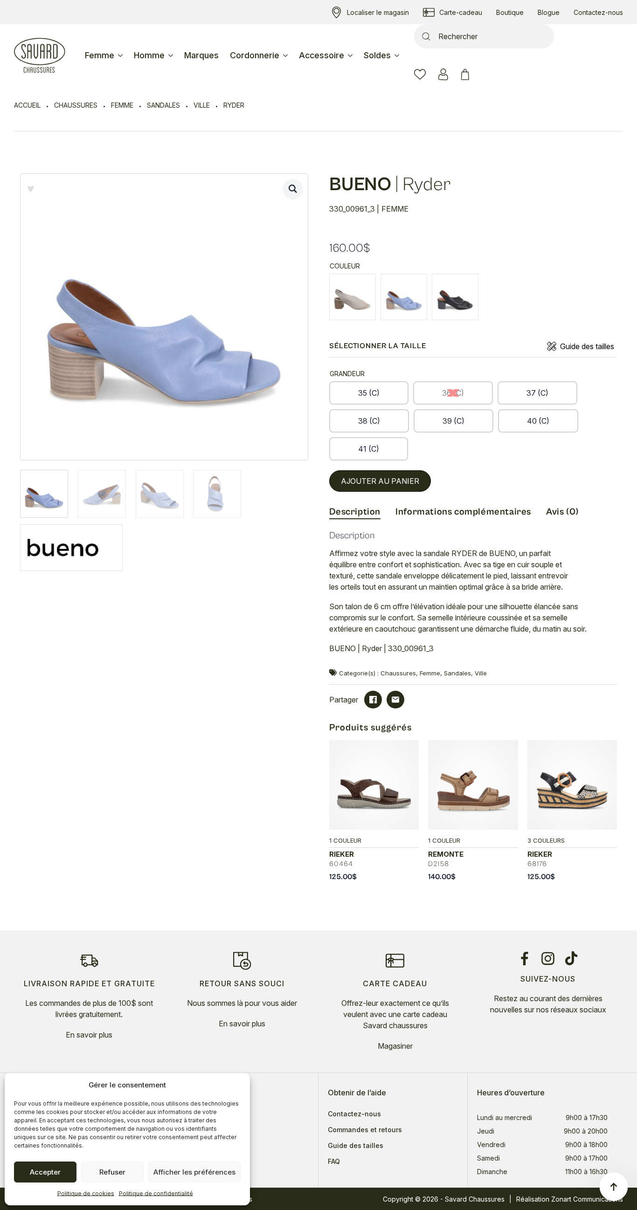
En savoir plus (89, 1034)
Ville (202, 105)
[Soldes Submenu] (398, 55)
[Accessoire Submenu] (351, 55)
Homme (149, 55)
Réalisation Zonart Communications (569, 1199)
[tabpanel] (473, 596)
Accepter (45, 1172)
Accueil (27, 105)
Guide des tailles (587, 346)
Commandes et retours (365, 1130)
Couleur (345, 266)
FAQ (334, 1161)
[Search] (426, 36)
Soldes (377, 55)
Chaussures (75, 105)
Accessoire (321, 55)
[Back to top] (614, 1187)
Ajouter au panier (380, 481)
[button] (293, 189)
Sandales (163, 105)
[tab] (355, 512)
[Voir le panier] (466, 74)
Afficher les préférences (194, 1172)
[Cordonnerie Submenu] (286, 55)
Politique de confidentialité (156, 1193)
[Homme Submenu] (172, 55)
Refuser (112, 1172)
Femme (99, 55)
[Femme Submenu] (121, 55)
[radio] (352, 297)
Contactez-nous (354, 1114)
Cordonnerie (254, 55)
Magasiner (395, 1046)
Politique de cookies (85, 1193)
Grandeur (347, 374)
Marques (201, 55)
